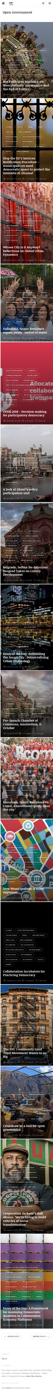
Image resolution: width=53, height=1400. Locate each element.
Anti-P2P (8, 50)
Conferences (10, 704)
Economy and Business (30, 216)
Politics (38, 75)
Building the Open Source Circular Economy (22, 1267)
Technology (10, 405)
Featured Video (28, 380)
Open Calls (9, 132)
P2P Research (26, 1296)
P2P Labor (9, 1292)
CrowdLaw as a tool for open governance (24, 1128)
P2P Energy (22, 312)
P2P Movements (28, 141)
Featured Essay (28, 622)
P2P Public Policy (11, 146)
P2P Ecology (10, 312)
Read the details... (34, 1376)
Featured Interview (30, 1177)
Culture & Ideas (32, 55)
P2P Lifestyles (10, 75)
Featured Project (39, 935)
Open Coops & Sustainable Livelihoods (32, 221)
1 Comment (29, 898)
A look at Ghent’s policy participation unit (20, 491)
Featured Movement (29, 297)
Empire (8, 60)
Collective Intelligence (25, 50)
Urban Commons (22, 151)
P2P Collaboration (31, 65)
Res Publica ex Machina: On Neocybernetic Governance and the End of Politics (26, 85)
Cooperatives (31, 1172)
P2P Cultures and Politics (15, 70)
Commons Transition (13, 55)
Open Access (10, 940)
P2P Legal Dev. (10, 785)
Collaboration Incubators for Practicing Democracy (24, 973)
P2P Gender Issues (12, 867)
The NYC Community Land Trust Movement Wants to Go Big (25, 1053)
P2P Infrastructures (29, 1287)
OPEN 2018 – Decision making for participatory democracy (25, 413)
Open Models (28, 225)
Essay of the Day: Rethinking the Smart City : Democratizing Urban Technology (26, 657)
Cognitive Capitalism (13, 613)
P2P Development (11, 400)
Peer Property (27, 235)
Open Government (37, 60)
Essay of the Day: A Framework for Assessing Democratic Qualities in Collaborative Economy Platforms (25, 1313)
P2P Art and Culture (13, 65)
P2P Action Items (11, 137)
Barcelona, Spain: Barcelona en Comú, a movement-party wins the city (26, 806)
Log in (4, 1358)
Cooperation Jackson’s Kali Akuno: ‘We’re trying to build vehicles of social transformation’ (24, 1218)
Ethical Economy (12, 380)
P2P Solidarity (25, 75)
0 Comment (29, 94)
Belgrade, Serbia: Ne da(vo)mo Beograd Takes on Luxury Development (25, 571)
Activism (9, 127)
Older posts (11, 1336)
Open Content (20, 60)
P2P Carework (42, 857)
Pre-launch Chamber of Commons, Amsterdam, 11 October (22, 724)
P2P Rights (25, 146)
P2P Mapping (41, 1027)
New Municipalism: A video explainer (23, 890)
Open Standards (11, 1282)
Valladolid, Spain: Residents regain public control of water (25, 330)
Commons (42, 50)
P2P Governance (34, 70)
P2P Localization (11, 141)
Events (40, 127)
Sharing (19, 322)
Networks (9, 221)
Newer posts (41, 1336)
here (8, 1387)
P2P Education (34, 468)
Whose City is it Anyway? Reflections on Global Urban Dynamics (23, 251)
